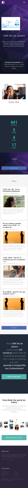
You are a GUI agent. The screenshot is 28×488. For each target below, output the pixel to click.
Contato (17, 472)
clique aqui (18, 64)
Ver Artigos (14, 327)
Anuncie (17, 475)
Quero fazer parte (14, 377)
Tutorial (16, 474)
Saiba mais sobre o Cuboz (14, 437)
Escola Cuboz (5, 474)
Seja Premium (5, 472)
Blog (3, 475)
